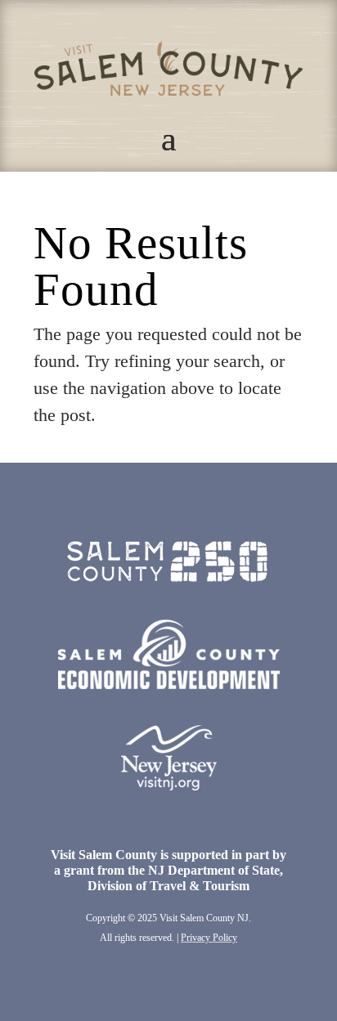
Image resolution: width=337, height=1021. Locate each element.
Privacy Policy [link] (209, 937)
